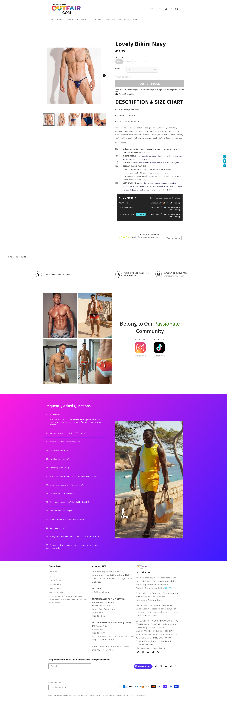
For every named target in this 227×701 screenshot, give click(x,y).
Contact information (137, 695)
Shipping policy (122, 695)
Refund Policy (54, 584)
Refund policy (83, 695)
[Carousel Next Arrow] (104, 75)
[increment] (155, 69)
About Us (52, 572)
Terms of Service (55, 592)
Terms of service (108, 695)
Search (51, 576)
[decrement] (129, 69)
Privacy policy (95, 695)
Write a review (173, 238)
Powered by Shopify (68, 695)
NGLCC (167, 588)
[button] (56, 19)
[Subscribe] (88, 666)
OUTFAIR (57, 695)
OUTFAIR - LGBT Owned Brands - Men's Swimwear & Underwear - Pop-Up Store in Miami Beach (67, 600)
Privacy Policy (54, 580)
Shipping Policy (55, 588)
